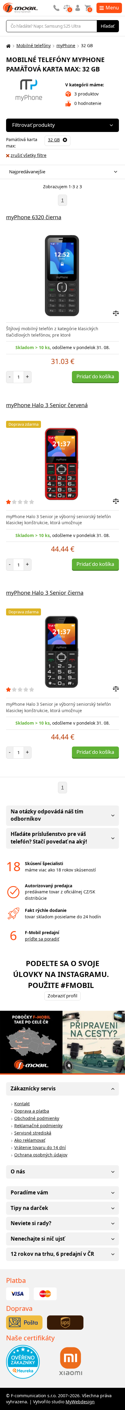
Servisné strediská (32, 1133)
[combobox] (61, 172)
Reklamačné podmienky (38, 1125)
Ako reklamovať (29, 1140)
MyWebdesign (80, 1402)
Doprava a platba (31, 1111)
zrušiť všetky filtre (28, 155)
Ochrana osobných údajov (40, 1155)
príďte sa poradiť (42, 939)
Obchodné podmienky (36, 1118)
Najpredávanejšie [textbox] (27, 171)
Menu (112, 7)
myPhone (65, 45)
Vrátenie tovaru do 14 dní (40, 1147)
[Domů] (8, 46)
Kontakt (22, 1104)
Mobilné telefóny (33, 45)
